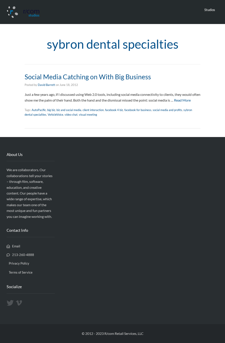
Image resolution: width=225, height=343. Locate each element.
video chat (71, 114)
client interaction (93, 110)
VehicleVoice (55, 114)
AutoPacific (39, 110)
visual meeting (88, 114)
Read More (182, 100)
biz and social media (68, 110)
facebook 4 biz (114, 110)
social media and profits (167, 110)
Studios (209, 10)
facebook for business (137, 110)
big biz (51, 110)
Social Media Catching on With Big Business (88, 77)
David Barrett (46, 85)
